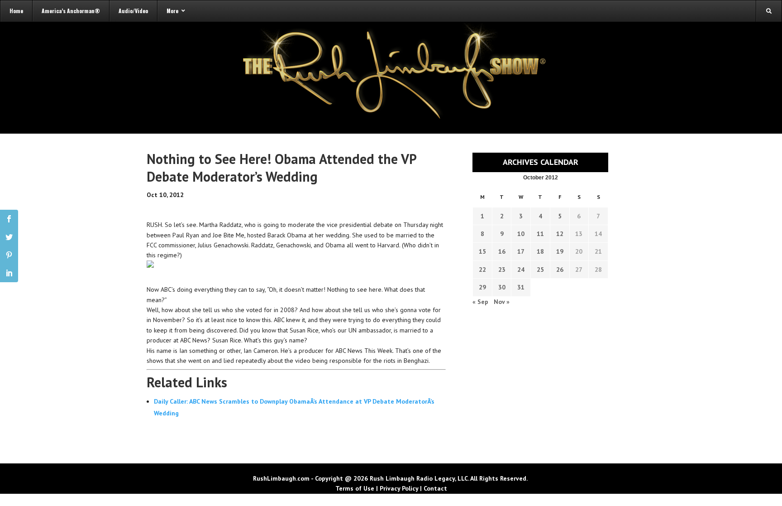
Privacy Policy (399, 488)
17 (521, 251)
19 (559, 251)
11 (540, 234)
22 (482, 269)
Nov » (502, 302)
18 (540, 251)
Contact (435, 488)
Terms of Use (354, 488)
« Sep (480, 302)
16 (501, 251)
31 (521, 287)
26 (559, 269)
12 (559, 234)
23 (501, 269)
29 (482, 287)
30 (501, 287)
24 (521, 269)
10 (521, 234)
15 (482, 251)
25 (540, 269)
